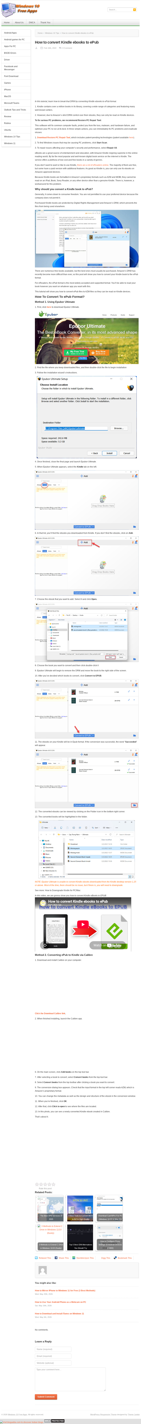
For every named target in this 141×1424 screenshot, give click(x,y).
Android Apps (10, 33)
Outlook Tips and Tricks (15, 110)
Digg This (105, 1258)
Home (7, 22)
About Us (19, 22)
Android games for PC (14, 39)
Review (7, 116)
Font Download (11, 76)
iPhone (7, 89)
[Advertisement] (87, 75)
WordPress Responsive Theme (103, 1415)
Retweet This (45, 1258)
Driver (7, 60)
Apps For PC (9, 46)
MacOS (7, 96)
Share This (64, 1258)
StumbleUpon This (85, 1258)
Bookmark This (125, 1258)
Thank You (45, 22)
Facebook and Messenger (11, 68)
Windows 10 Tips (12, 136)
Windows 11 (9, 143)
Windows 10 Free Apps (17, 1415)
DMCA (32, 22)
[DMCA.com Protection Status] (54, 1422)
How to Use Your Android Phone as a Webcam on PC (60, 1302)
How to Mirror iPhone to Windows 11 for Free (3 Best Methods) (65, 1290)
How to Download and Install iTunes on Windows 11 (59, 1313)
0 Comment (67, 48)
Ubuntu (7, 130)
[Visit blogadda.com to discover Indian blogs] (21, 1422)
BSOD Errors (10, 53)
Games (7, 83)
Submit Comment (46, 1397)
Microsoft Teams (11, 103)
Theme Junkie (134, 1415)
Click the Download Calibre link (50, 1013)
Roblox (7, 123)
